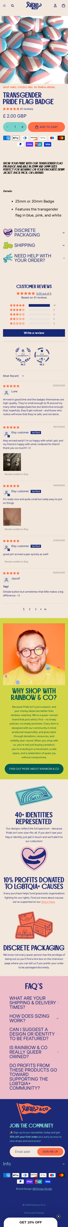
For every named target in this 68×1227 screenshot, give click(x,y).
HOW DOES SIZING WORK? (29, 1018)
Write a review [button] (34, 333)
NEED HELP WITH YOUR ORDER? (32, 258)
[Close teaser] (58, 1216)
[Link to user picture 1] (12, 462)
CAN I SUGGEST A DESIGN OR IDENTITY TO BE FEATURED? (32, 1034)
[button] (11, 108)
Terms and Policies (34, 1212)
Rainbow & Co (38, 1205)
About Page (48, 901)
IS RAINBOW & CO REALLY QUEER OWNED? (28, 1052)
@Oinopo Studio (42, 1188)
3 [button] (35, 609)
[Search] (12, 6)
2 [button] (29, 609)
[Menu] (4, 5)
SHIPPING (24, 245)
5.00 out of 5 (43, 293)
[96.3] (23, 355)
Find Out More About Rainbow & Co (34, 768)
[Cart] (63, 6)
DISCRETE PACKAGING (27, 233)
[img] (11, 386)
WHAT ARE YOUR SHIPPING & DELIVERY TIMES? (32, 1002)
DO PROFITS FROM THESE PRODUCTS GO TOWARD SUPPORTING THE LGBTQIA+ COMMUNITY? (33, 1077)
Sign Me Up (50, 1151)
